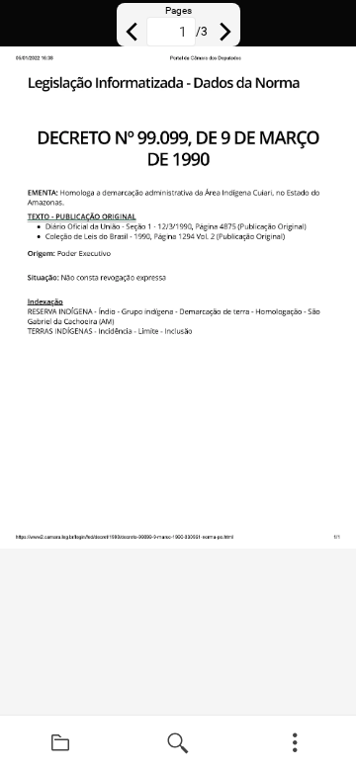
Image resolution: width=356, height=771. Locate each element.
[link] (61, 743)
